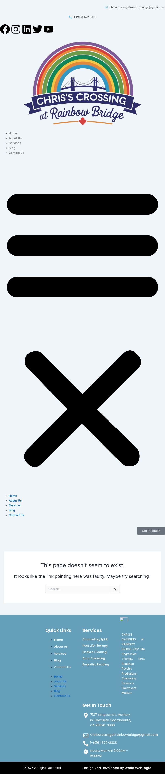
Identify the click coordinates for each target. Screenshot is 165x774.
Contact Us (16, 153)
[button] (82, 326)
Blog (12, 148)
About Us (15, 138)
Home (13, 133)
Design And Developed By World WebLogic (116, 768)
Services (15, 143)
